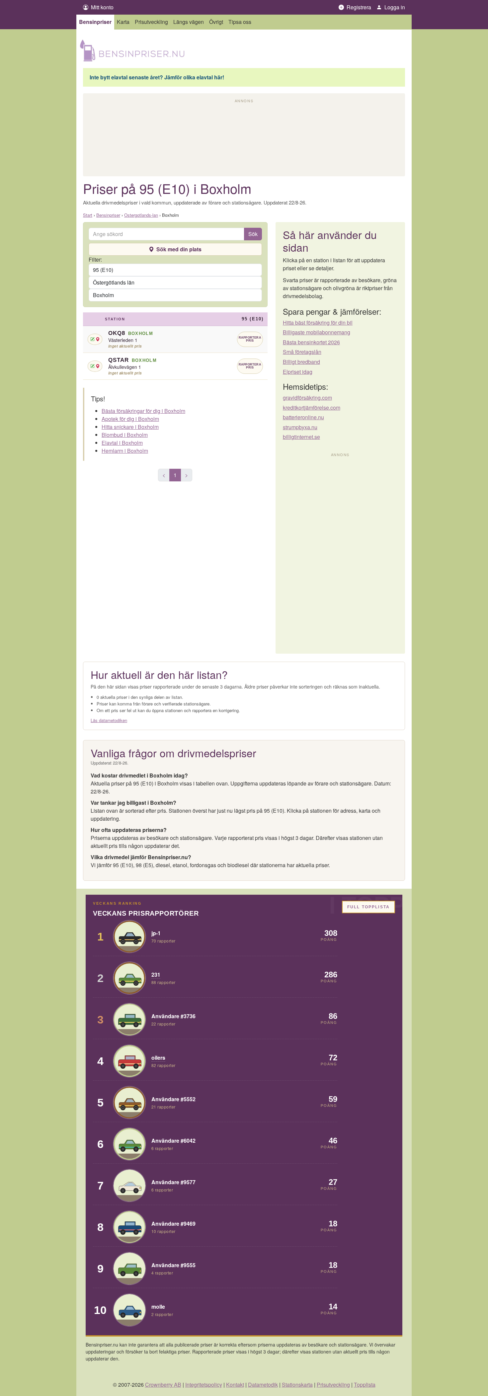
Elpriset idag (297, 371)
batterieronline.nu (303, 417)
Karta (123, 22)
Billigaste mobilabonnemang (316, 332)
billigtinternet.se (301, 437)
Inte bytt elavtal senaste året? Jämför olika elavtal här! (157, 77)
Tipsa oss (239, 22)
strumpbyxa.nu (300, 427)
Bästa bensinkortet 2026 (311, 342)
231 (155, 974)
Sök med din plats (179, 249)
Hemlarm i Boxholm (125, 450)
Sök (253, 234)
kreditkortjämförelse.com (311, 407)
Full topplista (368, 907)
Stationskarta (297, 1384)
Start (87, 215)
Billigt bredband (301, 362)
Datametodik (263, 1384)
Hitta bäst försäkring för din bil (318, 322)
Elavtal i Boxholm (122, 443)
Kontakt (235, 1384)
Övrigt (216, 22)
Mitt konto (101, 7)
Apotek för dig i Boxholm (130, 419)
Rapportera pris (250, 339)
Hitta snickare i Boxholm (130, 427)
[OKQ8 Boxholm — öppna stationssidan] (175, 339)
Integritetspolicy (203, 1384)
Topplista (364, 1384)
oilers (158, 1057)
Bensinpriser (95, 22)
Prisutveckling (151, 22)
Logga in (393, 7)
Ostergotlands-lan (141, 215)
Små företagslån (302, 352)
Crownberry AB (163, 1384)
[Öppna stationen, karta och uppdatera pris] (95, 339)
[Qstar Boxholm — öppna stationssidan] (175, 366)
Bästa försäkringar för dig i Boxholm (143, 411)
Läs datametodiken (109, 720)
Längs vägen (188, 22)
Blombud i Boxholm (125, 435)
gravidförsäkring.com (307, 397)
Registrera (357, 7)
